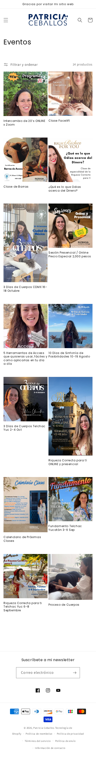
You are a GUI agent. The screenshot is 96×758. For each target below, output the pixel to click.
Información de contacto (50, 748)
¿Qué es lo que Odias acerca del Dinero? (64, 188)
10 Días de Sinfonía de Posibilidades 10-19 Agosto (69, 354)
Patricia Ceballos (44, 727)
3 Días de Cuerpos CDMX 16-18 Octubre (25, 288)
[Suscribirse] (74, 672)
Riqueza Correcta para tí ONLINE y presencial (67, 462)
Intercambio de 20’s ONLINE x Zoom (24, 122)
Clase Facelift (59, 121)
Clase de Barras (16, 187)
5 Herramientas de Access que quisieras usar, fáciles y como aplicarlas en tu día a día (25, 358)
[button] (6, 20)
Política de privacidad (70, 733)
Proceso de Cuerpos (63, 605)
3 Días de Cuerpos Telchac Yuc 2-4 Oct (24, 428)
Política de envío (65, 741)
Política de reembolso (39, 733)
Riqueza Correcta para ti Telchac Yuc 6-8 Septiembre (22, 606)
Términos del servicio (38, 741)
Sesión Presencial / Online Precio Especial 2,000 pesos (69, 254)
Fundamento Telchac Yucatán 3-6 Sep (65, 528)
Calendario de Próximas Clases (22, 539)
